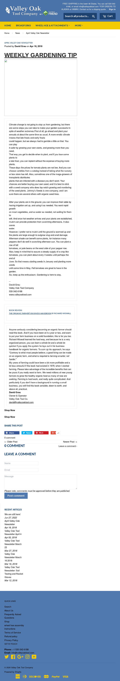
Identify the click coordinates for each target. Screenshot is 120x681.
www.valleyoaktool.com (20, 294)
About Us (8, 610)
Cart (110, 15)
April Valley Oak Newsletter (12, 522)
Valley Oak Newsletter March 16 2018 (13, 557)
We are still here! (12, 514)
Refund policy (10, 636)
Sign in (112, 9)
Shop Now (9, 410)
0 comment (9, 437)
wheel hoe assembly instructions (14, 627)
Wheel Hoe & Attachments (52, 25)
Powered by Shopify (12, 671)
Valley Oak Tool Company (22, 667)
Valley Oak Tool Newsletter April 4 (13, 532)
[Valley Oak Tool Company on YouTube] (34, 657)
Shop (6, 621)
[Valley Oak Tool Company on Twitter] (6, 657)
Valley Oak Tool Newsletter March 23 (13, 544)
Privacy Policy (11, 640)
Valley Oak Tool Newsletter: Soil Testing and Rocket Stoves (14, 572)
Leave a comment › (68, 445)
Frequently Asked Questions (12, 616)
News (17, 33)
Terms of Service (12, 632)
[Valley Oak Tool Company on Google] (20, 657)
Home (7, 25)
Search (7, 606)
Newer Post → (70, 441)
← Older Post (10, 441)
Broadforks (23, 25)
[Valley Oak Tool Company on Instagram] (27, 657)
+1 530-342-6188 (20, 649)
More (78, 25)
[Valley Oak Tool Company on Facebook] (13, 657)
